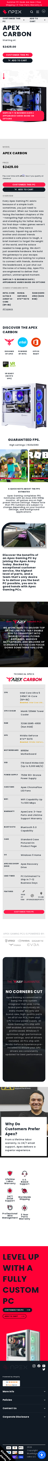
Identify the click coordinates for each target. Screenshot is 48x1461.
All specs (8, 309)
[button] (8, 1453)
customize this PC (14, 1310)
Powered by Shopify (11, 1377)
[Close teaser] (16, 1457)
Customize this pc (11, 20)
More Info (8, 1391)
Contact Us (10, 1408)
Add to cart (34, 20)
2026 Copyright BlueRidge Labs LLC (32, 1452)
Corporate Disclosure (16, 1416)
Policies (7, 1399)
